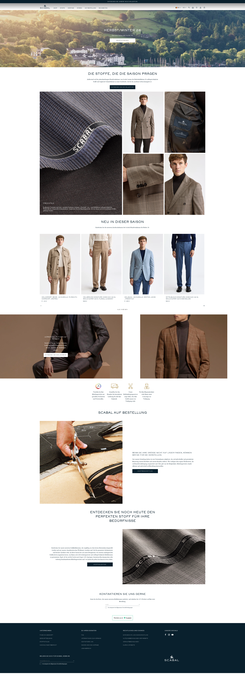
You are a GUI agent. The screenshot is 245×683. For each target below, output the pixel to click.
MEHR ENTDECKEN (122, 40)
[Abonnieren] (137, 604)
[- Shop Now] (143, 122)
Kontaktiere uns (87, 641)
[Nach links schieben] (41, 305)
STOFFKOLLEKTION (100, 564)
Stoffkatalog (44, 641)
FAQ (82, 635)
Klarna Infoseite (129, 645)
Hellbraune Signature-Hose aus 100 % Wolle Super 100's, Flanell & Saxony (99, 298)
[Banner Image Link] (183, 346)
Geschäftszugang (46, 638)
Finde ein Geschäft (46, 635)
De (184, 7)
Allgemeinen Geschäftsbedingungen (124, 607)
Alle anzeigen (122, 309)
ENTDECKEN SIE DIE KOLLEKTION (122, 87)
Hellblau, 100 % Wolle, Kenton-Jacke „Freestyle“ (140, 298)
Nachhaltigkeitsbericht (48, 645)
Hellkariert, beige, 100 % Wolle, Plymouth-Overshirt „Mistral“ (60, 298)
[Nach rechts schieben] (203, 305)
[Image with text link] (81, 462)
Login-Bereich (86, 648)
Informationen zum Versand (91, 638)
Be (179, 7)
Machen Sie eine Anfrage (90, 645)
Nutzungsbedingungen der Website (135, 638)
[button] (189, 8)
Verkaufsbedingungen (131, 641)
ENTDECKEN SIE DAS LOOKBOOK (56, 355)
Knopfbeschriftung (145, 471)
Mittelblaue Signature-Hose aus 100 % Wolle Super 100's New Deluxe (182, 298)
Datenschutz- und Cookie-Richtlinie (135, 635)
